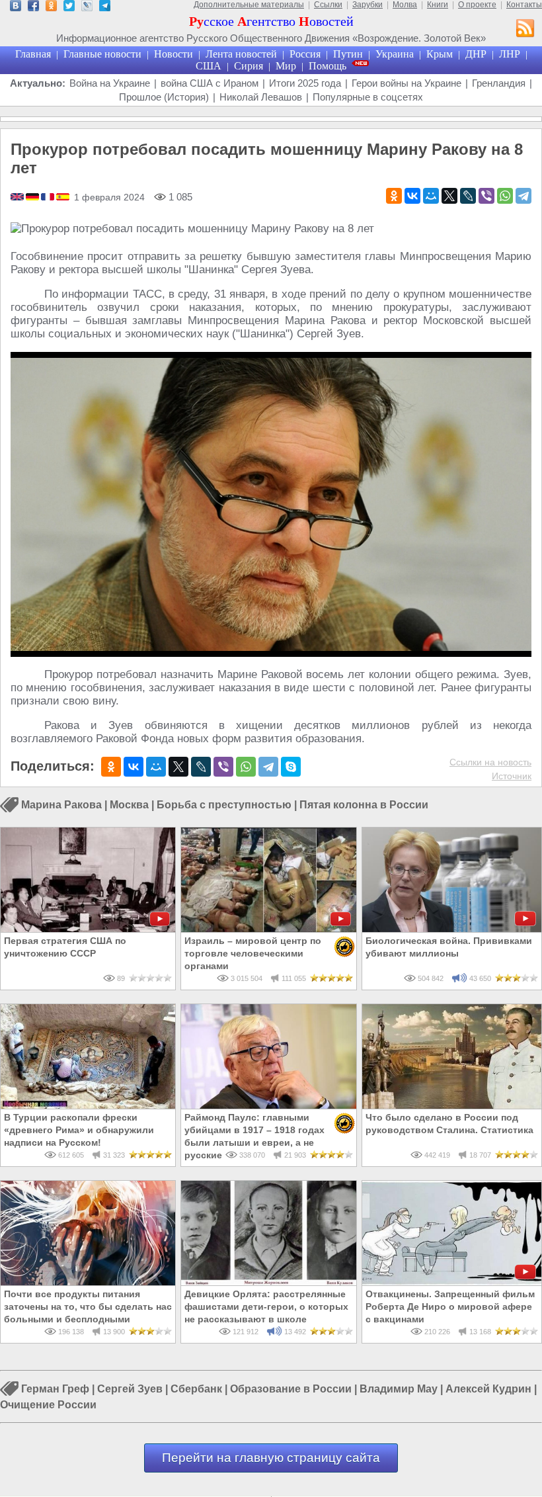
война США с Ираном (209, 83)
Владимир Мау (399, 1388)
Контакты (524, 4)
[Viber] (486, 196)
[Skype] (291, 767)
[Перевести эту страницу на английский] (18, 198)
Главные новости (102, 54)
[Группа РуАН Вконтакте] (15, 7)
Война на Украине (109, 83)
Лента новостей (241, 54)
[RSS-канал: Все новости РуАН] (525, 30)
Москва (129, 805)
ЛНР (509, 54)
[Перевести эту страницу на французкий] (48, 198)
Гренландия (498, 83)
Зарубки (367, 4)
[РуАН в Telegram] (104, 7)
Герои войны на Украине (406, 83)
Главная (33, 54)
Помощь (327, 65)
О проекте (477, 4)
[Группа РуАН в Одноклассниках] (51, 7)
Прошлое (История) (164, 97)
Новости (173, 54)
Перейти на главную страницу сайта (271, 1458)
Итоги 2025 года (305, 83)
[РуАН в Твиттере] (69, 7)
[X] (449, 196)
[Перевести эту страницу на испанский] (62, 198)
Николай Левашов (260, 97)
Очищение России (48, 1404)
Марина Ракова (61, 805)
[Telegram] (523, 196)
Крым (439, 54)
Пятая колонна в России (363, 805)
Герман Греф (55, 1388)
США (208, 65)
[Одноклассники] (394, 196)
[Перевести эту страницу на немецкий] (33, 198)
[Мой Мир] (431, 196)
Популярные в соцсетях (368, 97)
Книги (437, 4)
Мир (286, 65)
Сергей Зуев (130, 1388)
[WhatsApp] (505, 196)
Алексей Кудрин (488, 1388)
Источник (511, 776)
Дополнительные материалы (249, 4)
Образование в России (291, 1388)
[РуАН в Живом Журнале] (87, 7)
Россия (305, 54)
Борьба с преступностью (224, 805)
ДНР (475, 54)
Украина (394, 54)
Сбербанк (196, 1388)
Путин (348, 54)
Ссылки (328, 4)
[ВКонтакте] (412, 196)
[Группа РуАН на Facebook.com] (33, 7)
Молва (405, 4)
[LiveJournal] (468, 196)
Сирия (248, 65)
